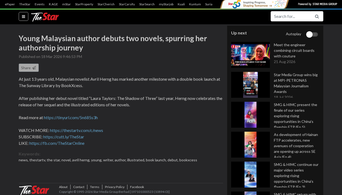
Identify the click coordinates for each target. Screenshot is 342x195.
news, (24, 160)
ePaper (10, 4)
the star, (54, 160)
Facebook (137, 187)
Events (40, 4)
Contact (78, 187)
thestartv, (38, 160)
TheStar (24, 4)
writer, (109, 160)
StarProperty (84, 4)
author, (121, 160)
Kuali (181, 4)
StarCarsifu (127, 4)
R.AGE (53, 4)
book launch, (157, 160)
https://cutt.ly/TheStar (63, 136)
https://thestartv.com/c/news (76, 130)
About (63, 187)
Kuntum (195, 4)
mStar (66, 4)
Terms (94, 187)
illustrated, (136, 160)
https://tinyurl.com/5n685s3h (71, 117)
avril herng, (81, 160)
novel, (66, 160)
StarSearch (147, 4)
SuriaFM (211, 4)
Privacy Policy (115, 187)
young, (97, 160)
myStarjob (166, 4)
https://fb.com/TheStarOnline (56, 143)
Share (26, 67)
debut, (173, 160)
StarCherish (106, 4)
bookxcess (188, 160)
